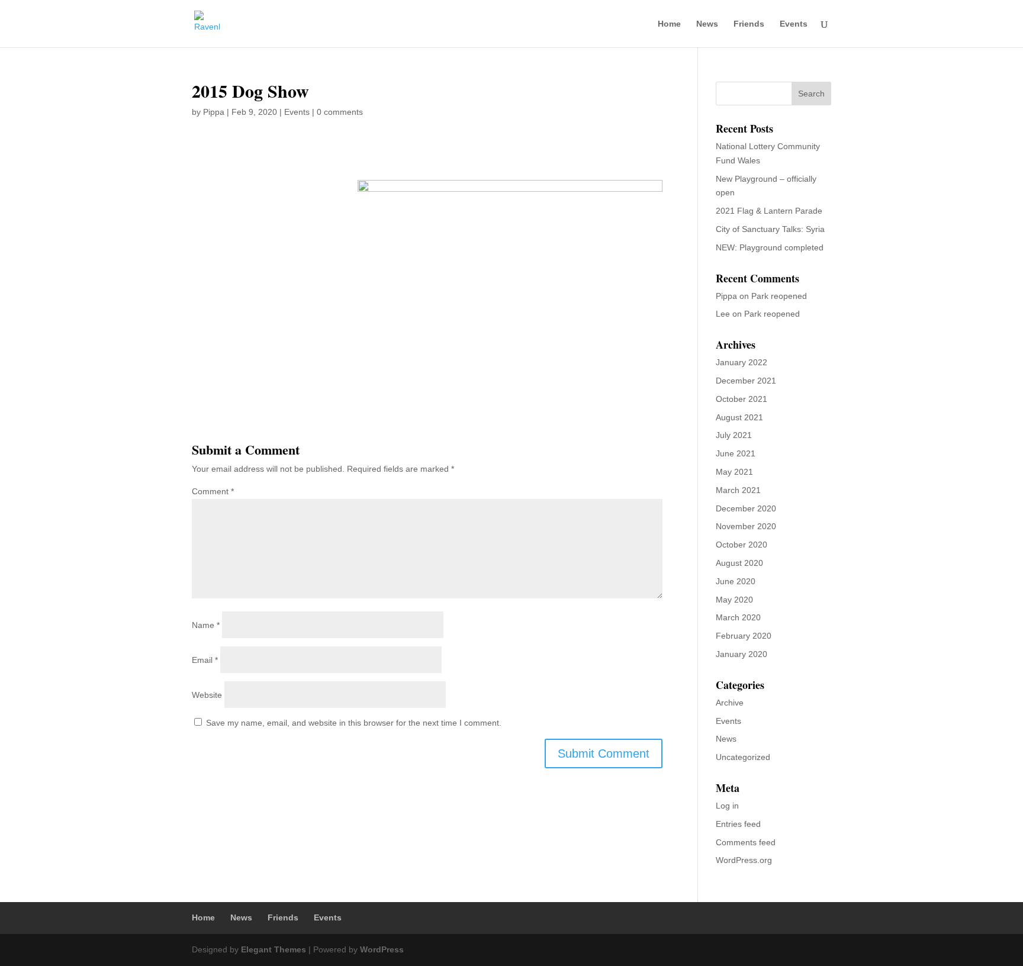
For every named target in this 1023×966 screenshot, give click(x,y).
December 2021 (746, 380)
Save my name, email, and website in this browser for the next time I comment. (353, 722)
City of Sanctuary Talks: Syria (770, 229)
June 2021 (735, 453)
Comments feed (746, 842)
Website (207, 695)
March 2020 (738, 617)
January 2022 (741, 362)
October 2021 (741, 399)
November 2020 (746, 526)
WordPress (382, 949)
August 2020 (739, 563)
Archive (730, 702)
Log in (727, 805)
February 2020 (743, 635)
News (707, 24)
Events (794, 24)
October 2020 (741, 544)
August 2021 (739, 417)
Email (205, 660)
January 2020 (741, 654)
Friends (749, 24)
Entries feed (738, 824)
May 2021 (734, 471)
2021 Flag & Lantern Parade (769, 210)
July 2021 (734, 435)
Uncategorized (743, 757)
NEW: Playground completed (769, 247)
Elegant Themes (273, 949)
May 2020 (734, 599)
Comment (213, 491)
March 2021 (738, 490)
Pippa (213, 112)
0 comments (340, 112)
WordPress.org (744, 860)
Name (206, 625)
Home (669, 24)
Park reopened (779, 296)
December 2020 (746, 508)
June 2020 (735, 581)
